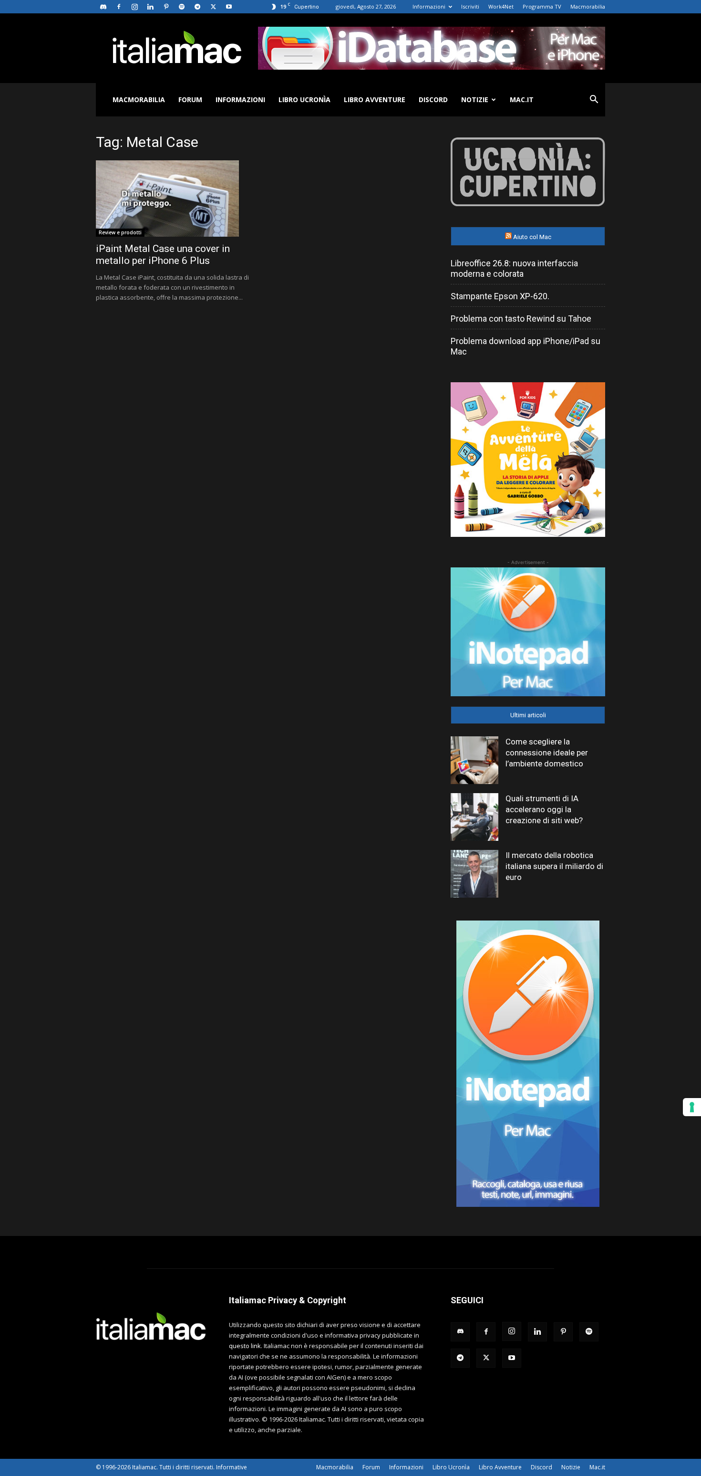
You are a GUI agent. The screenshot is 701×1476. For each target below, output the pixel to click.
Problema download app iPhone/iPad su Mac (525, 346)
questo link (245, 1345)
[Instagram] (134, 6)
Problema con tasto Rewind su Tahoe (521, 319)
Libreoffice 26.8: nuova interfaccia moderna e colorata (514, 268)
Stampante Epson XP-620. (500, 296)
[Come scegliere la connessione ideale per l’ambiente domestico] (474, 760)
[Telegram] (197, 6)
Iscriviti (470, 6)
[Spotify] (182, 6)
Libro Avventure (374, 99)
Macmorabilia (587, 6)
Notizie (474, 99)
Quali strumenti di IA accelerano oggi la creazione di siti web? (544, 809)
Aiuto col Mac (532, 237)
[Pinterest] (166, 6)
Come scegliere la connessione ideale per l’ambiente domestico (546, 752)
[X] (213, 6)
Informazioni (428, 6)
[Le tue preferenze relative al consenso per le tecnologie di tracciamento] (692, 1107)
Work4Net (501, 6)
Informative (231, 1467)
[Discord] (103, 6)
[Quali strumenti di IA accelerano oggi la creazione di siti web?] (474, 817)
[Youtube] (229, 6)
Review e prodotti (120, 232)
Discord (433, 99)
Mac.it (522, 99)
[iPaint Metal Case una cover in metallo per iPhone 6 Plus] (173, 198)
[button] (593, 100)
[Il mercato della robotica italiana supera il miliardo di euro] (474, 874)
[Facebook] (119, 6)
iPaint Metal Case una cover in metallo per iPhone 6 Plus (163, 254)
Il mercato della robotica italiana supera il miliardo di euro (554, 866)
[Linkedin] (150, 6)
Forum (190, 99)
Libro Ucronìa (304, 99)
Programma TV (542, 6)
